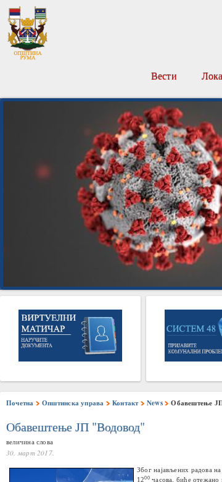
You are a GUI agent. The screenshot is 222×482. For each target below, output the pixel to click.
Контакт (125, 403)
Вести (164, 75)
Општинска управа (73, 403)
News (155, 403)
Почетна (20, 403)
